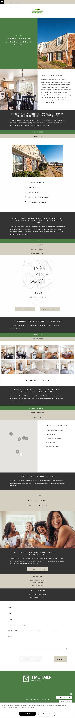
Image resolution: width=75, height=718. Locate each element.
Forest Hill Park (50, 442)
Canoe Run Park (51, 434)
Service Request (38, 505)
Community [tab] (37, 132)
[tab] (37, 241)
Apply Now (25, 309)
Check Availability (50, 309)
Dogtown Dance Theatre (53, 438)
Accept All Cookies (27, 714)
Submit (60, 659)
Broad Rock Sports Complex (54, 430)
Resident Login (37, 500)
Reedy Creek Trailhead (53, 446)
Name (10, 607)
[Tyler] (37, 274)
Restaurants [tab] (37, 413)
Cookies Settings (46, 714)
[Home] (37, 11)
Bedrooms (11, 625)
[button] (21, 454)
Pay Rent (37, 495)
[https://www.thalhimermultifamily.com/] (37, 678)
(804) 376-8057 (13, 2)
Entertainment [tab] (37, 408)
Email (10, 613)
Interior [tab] (37, 136)
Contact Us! (37, 569)
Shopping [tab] (37, 417)
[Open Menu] (0, 1)
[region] (37, 710)
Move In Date (12, 631)
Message (11, 636)
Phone (10, 619)
